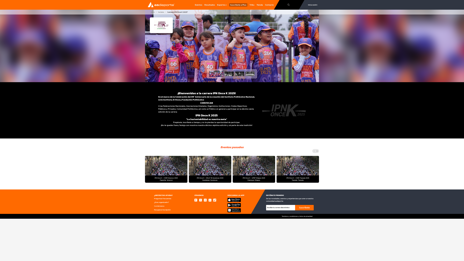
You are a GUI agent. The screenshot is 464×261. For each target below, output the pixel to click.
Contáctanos (159, 206)
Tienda (260, 4)
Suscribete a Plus (238, 5)
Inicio (153, 12)
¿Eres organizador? (161, 202)
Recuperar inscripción (162, 210)
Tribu (252, 4)
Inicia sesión (312, 5)
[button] (216, 73)
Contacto (269, 4)
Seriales (161, 12)
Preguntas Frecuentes (162, 198)
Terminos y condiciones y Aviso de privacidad (297, 216)
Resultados (209, 4)
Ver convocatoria (166, 175)
